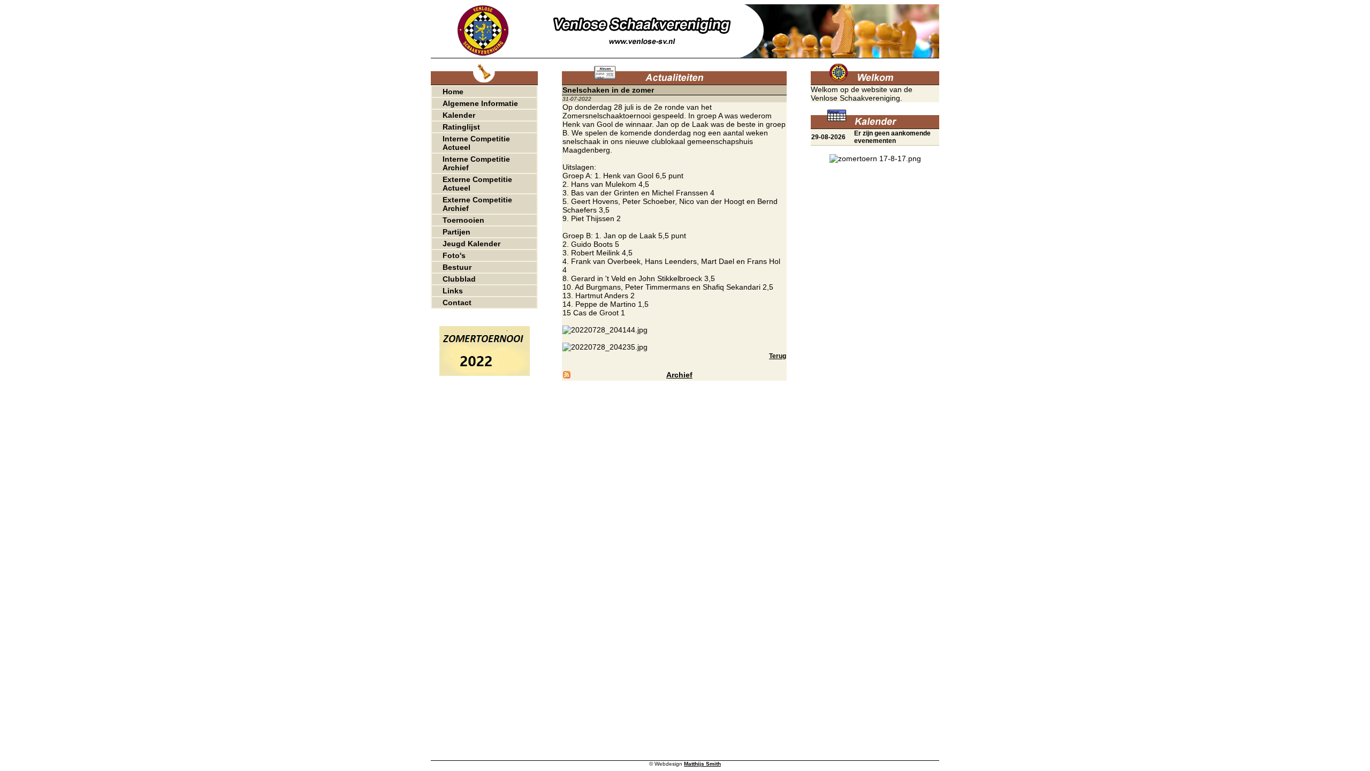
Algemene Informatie (480, 103)
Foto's (454, 255)
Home (453, 91)
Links (453, 290)
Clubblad (459, 279)
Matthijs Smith (702, 764)
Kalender (459, 115)
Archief (679, 375)
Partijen (456, 232)
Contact (457, 302)
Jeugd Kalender (471, 243)
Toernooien (463, 220)
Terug (777, 356)
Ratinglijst (461, 127)
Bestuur (457, 267)
